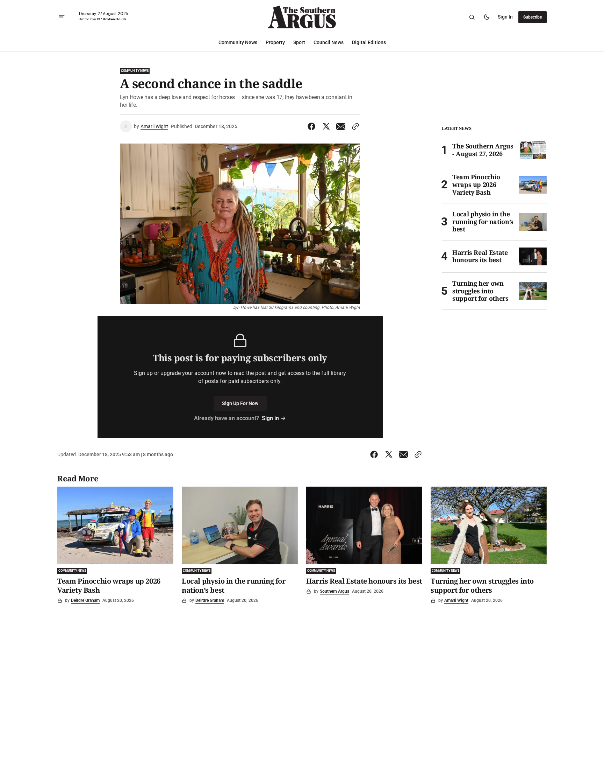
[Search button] (471, 17)
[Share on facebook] (313, 126)
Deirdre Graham (85, 600)
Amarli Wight (154, 126)
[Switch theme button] (486, 17)
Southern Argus (334, 591)
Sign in (505, 17)
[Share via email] (340, 126)
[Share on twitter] (326, 126)
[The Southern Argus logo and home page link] (302, 17)
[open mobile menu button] (61, 17)
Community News (135, 70)
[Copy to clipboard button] (354, 126)
